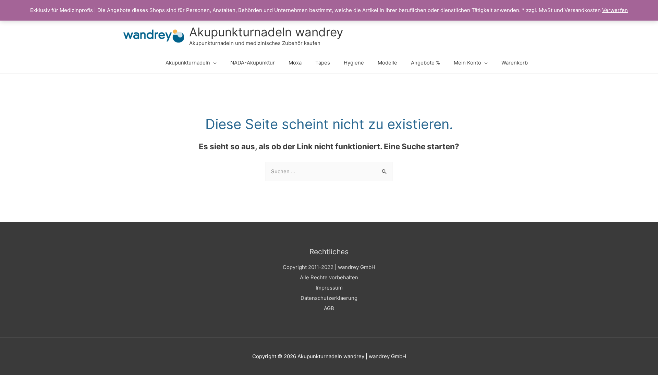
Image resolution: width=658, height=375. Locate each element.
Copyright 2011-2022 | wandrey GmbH (329, 267)
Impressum (329, 287)
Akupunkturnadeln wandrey (266, 32)
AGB (329, 308)
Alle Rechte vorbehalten (329, 277)
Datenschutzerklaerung (329, 298)
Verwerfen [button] (615, 10)
